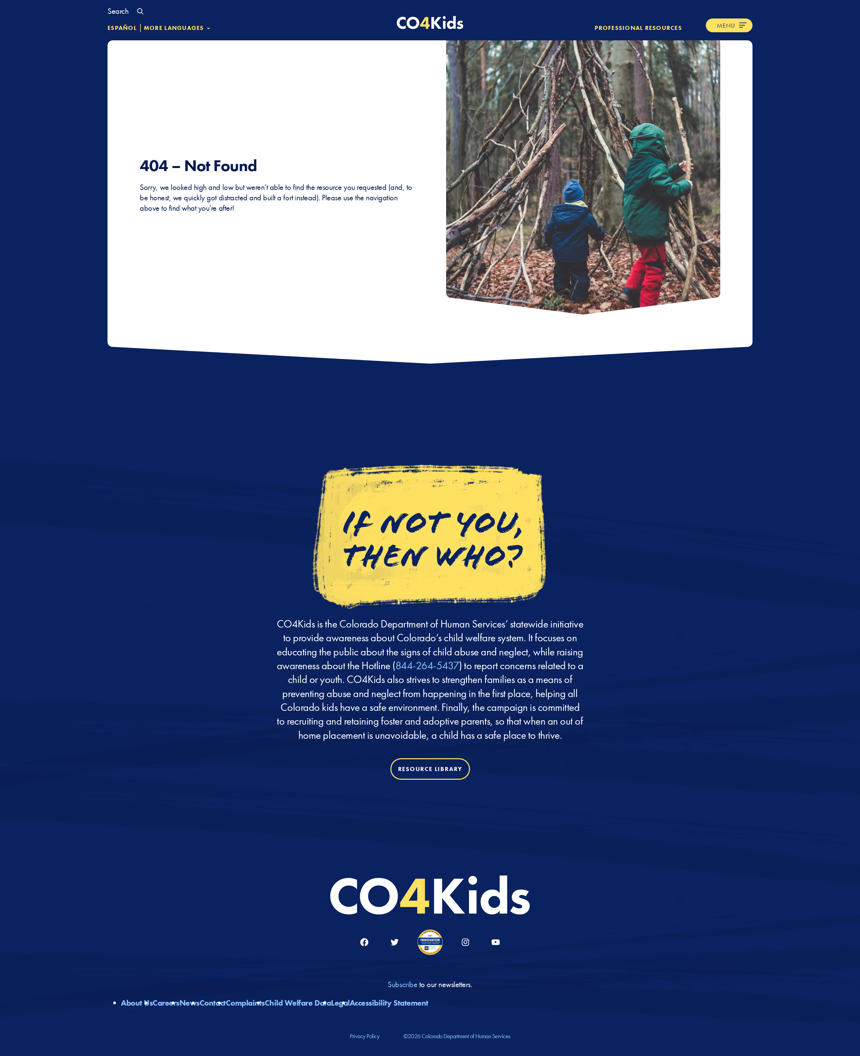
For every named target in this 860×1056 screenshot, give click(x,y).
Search (118, 11)
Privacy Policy (364, 1036)
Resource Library (430, 769)
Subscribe (403, 984)
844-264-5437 (427, 666)
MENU (726, 25)
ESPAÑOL (122, 28)
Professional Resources (638, 28)
